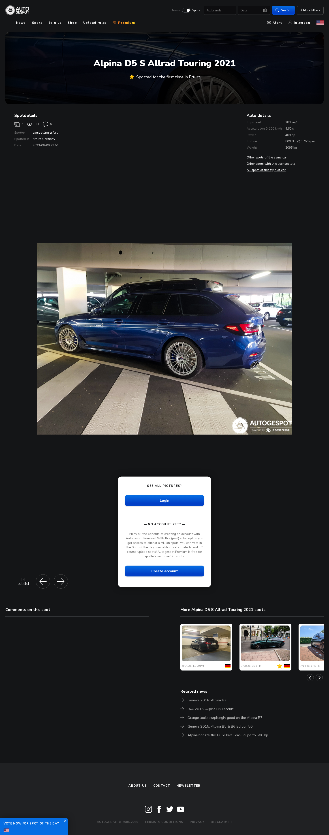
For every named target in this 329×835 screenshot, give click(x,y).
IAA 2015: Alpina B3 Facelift (211, 709)
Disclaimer (221, 822)
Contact (161, 786)
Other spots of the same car (267, 157)
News (176, 10)
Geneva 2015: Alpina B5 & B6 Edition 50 (220, 726)
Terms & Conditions (163, 822)
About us (137, 786)
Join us (55, 23)
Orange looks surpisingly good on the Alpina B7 (225, 717)
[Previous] (310, 677)
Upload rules (95, 23)
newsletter (189, 786)
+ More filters (310, 10)
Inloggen (302, 23)
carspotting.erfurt (45, 132)
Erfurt (37, 139)
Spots (196, 10)
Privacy (197, 822)
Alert (277, 23)
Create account (164, 571)
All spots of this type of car (266, 170)
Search (286, 10)
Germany (48, 139)
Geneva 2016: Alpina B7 (207, 700)
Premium (126, 23)
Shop (72, 23)
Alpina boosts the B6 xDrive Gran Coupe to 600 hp (228, 735)
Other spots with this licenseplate (271, 164)
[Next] (319, 677)
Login (164, 500)
